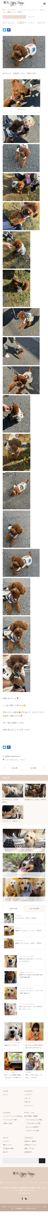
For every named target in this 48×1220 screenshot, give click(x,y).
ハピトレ (21, 17)
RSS (25, 1198)
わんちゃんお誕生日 (32, 1127)
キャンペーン (28, 1105)
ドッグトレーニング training (12, 1116)
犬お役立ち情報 (8, 1148)
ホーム (5, 1095)
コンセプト (28, 1095)
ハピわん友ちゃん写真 (33, 1123)
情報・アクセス (29, 1148)
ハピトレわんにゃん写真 (34, 1120)
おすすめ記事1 (35, 908)
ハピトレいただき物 (32, 1130)
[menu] (44, 3)
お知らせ (27, 1102)
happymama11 (15, 756)
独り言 (5, 1152)
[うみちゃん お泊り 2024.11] (13, 768)
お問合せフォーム (30, 1145)
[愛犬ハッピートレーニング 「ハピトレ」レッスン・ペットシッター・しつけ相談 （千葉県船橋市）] (25, 3)
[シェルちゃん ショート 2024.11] (34, 768)
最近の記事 (13, 908)
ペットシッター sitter (10, 1120)
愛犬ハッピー (7, 1145)
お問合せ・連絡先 (30, 1141)
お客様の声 (28, 1152)
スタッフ (27, 1098)
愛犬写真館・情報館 (31, 1116)
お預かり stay (7, 1123)
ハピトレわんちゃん (9, 17)
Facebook (22, 1198)
